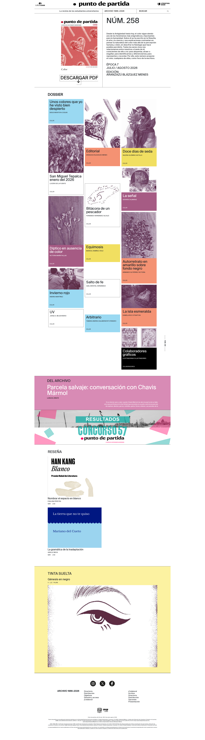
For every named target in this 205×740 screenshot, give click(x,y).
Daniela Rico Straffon (132, 315)
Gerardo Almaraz (130, 199)
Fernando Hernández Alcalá (97, 216)
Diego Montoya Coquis (59, 112)
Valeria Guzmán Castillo (132, 155)
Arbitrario (93, 317)
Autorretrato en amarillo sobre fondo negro (135, 265)
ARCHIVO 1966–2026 (114, 11)
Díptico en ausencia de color (66, 250)
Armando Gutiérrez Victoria (134, 272)
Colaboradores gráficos (135, 353)
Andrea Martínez (56, 297)
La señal (129, 196)
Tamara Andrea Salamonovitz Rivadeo (101, 321)
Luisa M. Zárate (53, 398)
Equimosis (94, 247)
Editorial (93, 151)
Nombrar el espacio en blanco (64, 498)
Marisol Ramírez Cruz (94, 251)
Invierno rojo (60, 293)
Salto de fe (94, 282)
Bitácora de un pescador (98, 210)
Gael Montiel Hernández (96, 286)
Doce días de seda (137, 151)
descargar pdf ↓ (79, 80)
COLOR (52, 121)
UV (52, 312)
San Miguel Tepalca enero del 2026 (65, 178)
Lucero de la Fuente (58, 183)
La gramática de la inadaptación (65, 550)
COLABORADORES (129, 366)
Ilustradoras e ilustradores (134, 358)
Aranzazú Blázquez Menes (96, 155)
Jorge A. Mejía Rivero (58, 316)
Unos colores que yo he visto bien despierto (66, 105)
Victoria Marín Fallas (58, 255)
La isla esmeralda (137, 311)
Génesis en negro (59, 579)
